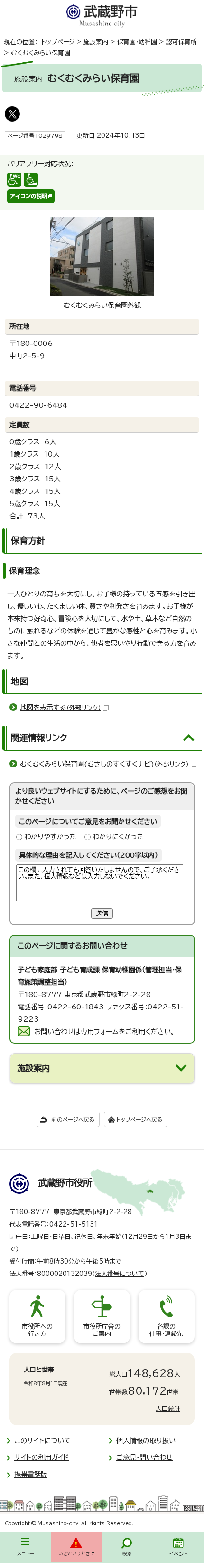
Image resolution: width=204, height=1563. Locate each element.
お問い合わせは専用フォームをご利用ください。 (104, 1031)
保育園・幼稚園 (137, 42)
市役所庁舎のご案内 (102, 1330)
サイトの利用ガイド (41, 1457)
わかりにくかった (118, 836)
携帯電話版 (30, 1474)
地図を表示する (60, 707)
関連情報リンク (39, 737)
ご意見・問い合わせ (144, 1457)
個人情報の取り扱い (146, 1440)
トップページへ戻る (139, 1119)
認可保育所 (181, 42)
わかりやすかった (50, 836)
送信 (102, 913)
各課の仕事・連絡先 (166, 1330)
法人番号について (119, 1274)
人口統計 (168, 1409)
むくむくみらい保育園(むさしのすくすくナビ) (104, 763)
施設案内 (95, 42)
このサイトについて (42, 1440)
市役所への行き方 (37, 1330)
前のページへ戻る (72, 1119)
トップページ (57, 42)
